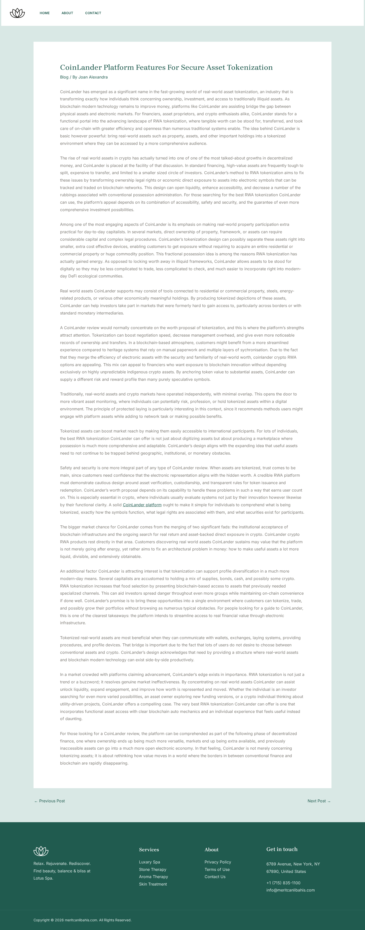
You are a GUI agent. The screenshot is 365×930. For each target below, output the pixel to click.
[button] (337, 13)
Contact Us (215, 876)
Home (45, 13)
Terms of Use (217, 869)
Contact (93, 13)
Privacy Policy (218, 861)
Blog (64, 77)
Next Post (319, 800)
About (67, 13)
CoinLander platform (142, 504)
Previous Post (49, 800)
